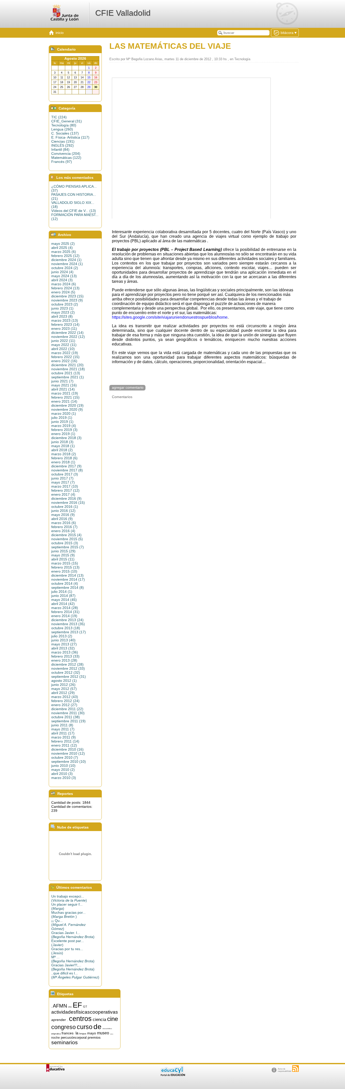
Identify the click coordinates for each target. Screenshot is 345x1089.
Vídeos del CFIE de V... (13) (73, 211)
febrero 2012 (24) (65, 701)
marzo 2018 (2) (63, 454)
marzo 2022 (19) (64, 353)
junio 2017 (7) (62, 478)
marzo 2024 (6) (63, 284)
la (77, 1033)
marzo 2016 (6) (63, 523)
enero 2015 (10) (64, 571)
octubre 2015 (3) (64, 543)
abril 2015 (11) (63, 559)
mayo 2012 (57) (64, 689)
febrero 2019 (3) (64, 430)
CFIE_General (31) (66, 121)
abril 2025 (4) (62, 248)
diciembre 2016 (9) (66, 498)
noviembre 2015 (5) (67, 539)
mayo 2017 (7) (63, 482)
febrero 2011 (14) (65, 741)
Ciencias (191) (63, 141)
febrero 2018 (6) (64, 458)
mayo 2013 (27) (64, 644)
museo (103, 1033)
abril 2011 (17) (63, 733)
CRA (70, 1007)
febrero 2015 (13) (65, 567)
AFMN (60, 1006)
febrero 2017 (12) (65, 490)
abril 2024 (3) (62, 280)
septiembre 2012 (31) (68, 676)
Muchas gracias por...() (68, 914)
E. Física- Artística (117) (70, 137)
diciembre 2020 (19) (67, 405)
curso (84, 1026)
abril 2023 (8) (62, 316)
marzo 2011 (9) (63, 737)
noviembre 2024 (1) (67, 264)
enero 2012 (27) (64, 705)
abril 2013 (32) (63, 648)
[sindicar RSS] (295, 1068)
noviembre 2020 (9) (67, 409)
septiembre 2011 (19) (68, 721)
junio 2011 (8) (62, 725)
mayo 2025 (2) (63, 244)
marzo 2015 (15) (64, 563)
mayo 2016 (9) (63, 515)
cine (112, 1018)
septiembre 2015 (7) (67, 547)
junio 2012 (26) (63, 685)
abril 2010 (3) (62, 774)
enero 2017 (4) (63, 494)
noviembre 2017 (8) (67, 470)
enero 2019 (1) (63, 434)
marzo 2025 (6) (63, 252)
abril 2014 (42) (63, 604)
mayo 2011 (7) (63, 729)
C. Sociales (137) (65, 133)
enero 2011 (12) (64, 745)
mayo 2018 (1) (63, 446)
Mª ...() (72, 959)
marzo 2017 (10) (64, 486)
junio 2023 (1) (62, 308)
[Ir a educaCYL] (172, 1075)
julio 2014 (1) (61, 592)
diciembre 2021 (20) (67, 365)
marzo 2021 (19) (64, 393)
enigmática (56, 1034)
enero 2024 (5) (63, 292)
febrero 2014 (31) (65, 612)
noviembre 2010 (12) (68, 753)
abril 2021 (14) (63, 389)
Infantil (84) (60, 149)
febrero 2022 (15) (65, 357)
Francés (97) (61, 162)
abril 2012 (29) (63, 693)
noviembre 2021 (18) (68, 369)
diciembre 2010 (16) (67, 749)
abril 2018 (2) (62, 450)
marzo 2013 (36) (64, 652)
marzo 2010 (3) (63, 778)
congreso (63, 1027)
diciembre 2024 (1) (66, 260)
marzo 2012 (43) (64, 697)
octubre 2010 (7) (64, 757)
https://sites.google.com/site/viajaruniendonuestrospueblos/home (170, 317)
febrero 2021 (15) (65, 397)
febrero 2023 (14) (65, 324)
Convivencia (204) (65, 153)
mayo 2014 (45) (64, 600)
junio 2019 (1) (62, 422)
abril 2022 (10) (63, 349)
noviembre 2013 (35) (68, 624)
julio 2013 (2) (61, 636)
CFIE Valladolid (123, 12)
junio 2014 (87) (63, 596)
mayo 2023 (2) (63, 312)
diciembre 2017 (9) (66, 466)
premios (94, 1037)
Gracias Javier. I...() (72, 935)
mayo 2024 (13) (64, 276)
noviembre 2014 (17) (68, 579)
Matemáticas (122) (66, 158)
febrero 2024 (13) (65, 288)
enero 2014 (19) (64, 616)
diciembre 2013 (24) (67, 620)
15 (51, 1007)
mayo (91, 1033)
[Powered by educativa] (55, 1068)
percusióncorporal (74, 1037)
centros (80, 1018)
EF (77, 1005)
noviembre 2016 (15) (68, 502)
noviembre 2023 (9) (67, 300)
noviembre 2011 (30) (68, 713)
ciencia (99, 1019)
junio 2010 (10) (63, 766)
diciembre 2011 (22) (67, 709)
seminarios (64, 1042)
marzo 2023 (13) (64, 320)
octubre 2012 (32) (65, 672)
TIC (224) (59, 117)
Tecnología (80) (63, 125)
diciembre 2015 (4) (66, 535)
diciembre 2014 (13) (67, 575)
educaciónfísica (107, 1028)
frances (67, 1033)
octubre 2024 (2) (64, 268)
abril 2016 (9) (62, 519)
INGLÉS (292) (62, 145)
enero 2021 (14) (64, 401)
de (97, 1027)
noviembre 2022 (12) (68, 337)
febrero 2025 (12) (65, 256)
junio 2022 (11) (63, 341)
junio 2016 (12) (63, 511)
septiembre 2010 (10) (68, 761)
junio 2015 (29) (63, 551)
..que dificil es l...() (75, 975)
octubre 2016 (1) (64, 507)
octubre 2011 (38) (65, 717)
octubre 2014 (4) (64, 583)
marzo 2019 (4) (63, 426)
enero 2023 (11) (64, 328)
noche (55, 1037)
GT (85, 1006)
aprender (58, 1020)
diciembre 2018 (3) (66, 438)
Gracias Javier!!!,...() (72, 967)
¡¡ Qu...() (68, 925)
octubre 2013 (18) (65, 628)
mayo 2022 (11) (64, 345)
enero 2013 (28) (64, 660)
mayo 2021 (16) (64, 385)
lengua (82, 1033)
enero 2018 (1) (63, 462)
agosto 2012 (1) (64, 681)
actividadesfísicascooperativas (84, 1012)
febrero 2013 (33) (65, 656)
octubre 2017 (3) (64, 474)
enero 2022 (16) (64, 361)
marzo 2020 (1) (63, 413)
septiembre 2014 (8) (67, 587)
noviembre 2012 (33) (68, 668)
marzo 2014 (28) (64, 608)
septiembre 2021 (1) (67, 377)
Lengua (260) (62, 129)
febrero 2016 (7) (64, 527)
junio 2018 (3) (62, 442)
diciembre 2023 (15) (67, 296)
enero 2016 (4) (63, 531)
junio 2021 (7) (62, 381)
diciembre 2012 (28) (67, 664)
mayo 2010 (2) (63, 770)
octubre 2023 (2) (64, 304)
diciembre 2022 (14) (67, 333)
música (111, 1034)
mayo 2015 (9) (63, 555)
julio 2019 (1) (61, 418)
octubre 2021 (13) (65, 373)
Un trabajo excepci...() (69, 898)
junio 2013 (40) (63, 640)
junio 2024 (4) (62, 272)
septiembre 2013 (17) (68, 632)
